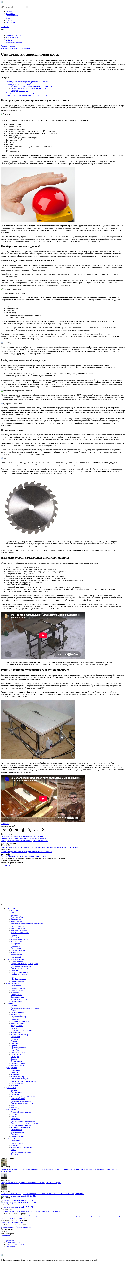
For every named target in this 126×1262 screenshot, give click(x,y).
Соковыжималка (18, 950)
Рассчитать (5, 865)
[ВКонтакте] (17, 830)
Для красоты (11, 1088)
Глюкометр (15, 1019)
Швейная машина (18, 979)
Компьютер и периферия (21, 1030)
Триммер (14, 1154)
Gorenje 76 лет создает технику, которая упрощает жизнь (24, 856)
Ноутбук (14, 1039)
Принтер (14, 1043)
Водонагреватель (18, 988)
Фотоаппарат (16, 1061)
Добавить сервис (8, 46)
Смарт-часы (16, 1054)
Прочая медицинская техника (23, 1081)
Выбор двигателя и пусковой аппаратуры (28, 88)
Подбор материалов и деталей (18, 84)
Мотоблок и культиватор (21, 1147)
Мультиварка (16, 941)
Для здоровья (11, 1068)
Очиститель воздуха (19, 1079)
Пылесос (14, 970)
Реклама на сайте (13, 1242)
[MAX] (10, 830)
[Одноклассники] (23, 830)
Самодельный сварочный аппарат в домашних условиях (24, 841)
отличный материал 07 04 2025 (14, 1222)
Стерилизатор (17, 1083)
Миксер (14, 935)
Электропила (24, 48)
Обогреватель (16, 995)
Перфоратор (16, 1119)
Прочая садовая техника (21, 1152)
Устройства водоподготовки (23, 1127)
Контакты (10, 1240)
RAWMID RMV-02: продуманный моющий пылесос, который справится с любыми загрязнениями (42, 1194)
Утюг (13, 977)
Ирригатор (15, 1072)
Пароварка (15, 946)
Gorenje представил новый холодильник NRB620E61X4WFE (26, 852)
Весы (13, 913)
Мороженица (16, 937)
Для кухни (10, 908)
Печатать (5, 824)
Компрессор (16, 1145)
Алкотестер (15, 1010)
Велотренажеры (17, 1092)
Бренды (9, 40)
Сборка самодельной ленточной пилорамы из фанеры (23, 838)
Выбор (9, 11)
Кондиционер (16, 992)
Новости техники (13, 35)
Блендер (14, 910)
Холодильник (16, 955)
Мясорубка (15, 944)
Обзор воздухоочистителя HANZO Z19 (17, 1200)
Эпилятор (15, 1108)
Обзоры (9, 33)
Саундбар (15, 1050)
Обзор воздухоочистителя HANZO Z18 (17, 1207)
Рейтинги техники (23, 1227)
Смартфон (15, 1057)
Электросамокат (17, 1065)
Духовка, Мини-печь (19, 917)
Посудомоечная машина (21, 966)
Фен (12, 1105)
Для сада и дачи (12, 1139)
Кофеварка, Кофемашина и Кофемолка (27, 924)
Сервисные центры (14, 42)
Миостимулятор (17, 1077)
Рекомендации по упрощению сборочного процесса (28, 95)
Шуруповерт (16, 1130)
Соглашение (11, 1247)
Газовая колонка (17, 990)
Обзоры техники (8, 1227)
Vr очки (14, 1006)
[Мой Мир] (36, 830)
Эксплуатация (12, 16)
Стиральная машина (19, 972)
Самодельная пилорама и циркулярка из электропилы (23, 836)
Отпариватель (17, 961)
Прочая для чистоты (19, 968)
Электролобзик (17, 1132)
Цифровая (10, 1003)
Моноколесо (16, 1032)
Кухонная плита (17, 926)
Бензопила (15, 1141)
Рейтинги (5, 27)
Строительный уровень (21, 1125)
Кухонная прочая (18, 928)
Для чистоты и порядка (15, 959)
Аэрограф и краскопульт (21, 1112)
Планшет (14, 1041)
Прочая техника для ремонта (23, 1121)
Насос (13, 1150)
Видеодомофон (17, 1012)
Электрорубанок (18, 1136)
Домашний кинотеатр (20, 1021)
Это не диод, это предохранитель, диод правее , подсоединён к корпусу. (31, 1211)
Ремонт (9, 20)
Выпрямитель (16, 1094)
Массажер (15, 1074)
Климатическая (12, 984)
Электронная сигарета (20, 1063)
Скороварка (16, 948)
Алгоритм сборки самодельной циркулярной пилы (27, 93)
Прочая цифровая (18, 1048)
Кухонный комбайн (19, 930)
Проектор (15, 1046)
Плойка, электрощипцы (21, 1101)
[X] (29, 830)
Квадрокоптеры (17, 1023)
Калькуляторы (12, 37)
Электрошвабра (17, 981)
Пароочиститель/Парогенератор (24, 964)
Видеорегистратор (18, 1017)
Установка (10, 14)
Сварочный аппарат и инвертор (24, 1123)
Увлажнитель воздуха (20, 999)
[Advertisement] (63, 884)
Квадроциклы (17, 1026)
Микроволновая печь (20, 933)
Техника (4, 48)
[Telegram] (4, 830)
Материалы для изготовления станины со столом (31, 86)
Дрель (13, 1116)
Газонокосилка (17, 1143)
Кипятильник (16, 922)
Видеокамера (16, 1015)
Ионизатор (15, 1070)
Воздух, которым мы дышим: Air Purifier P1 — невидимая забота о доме (31, 1183)
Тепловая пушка (17, 997)
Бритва (14, 1090)
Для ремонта (13, 48)
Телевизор (15, 1059)
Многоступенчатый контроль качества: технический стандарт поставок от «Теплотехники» (39, 847)
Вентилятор (16, 986)
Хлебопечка (16, 953)
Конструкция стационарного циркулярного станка (27, 82)
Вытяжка (14, 915)
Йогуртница (16, 919)
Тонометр (15, 1085)
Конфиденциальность (15, 1244)
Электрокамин (17, 1001)
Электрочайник (17, 957)
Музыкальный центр (19, 1034)
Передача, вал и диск (19, 91)
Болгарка (14, 1114)
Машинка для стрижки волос (23, 1096)
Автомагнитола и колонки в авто (25, 1008)
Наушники (15, 1037)
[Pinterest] (42, 830)
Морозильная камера (19, 939)
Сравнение (10, 22)
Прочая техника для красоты (23, 1103)
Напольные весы (18, 1099)
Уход (8, 18)
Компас (14, 1028)
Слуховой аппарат (18, 1052)
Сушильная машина (19, 975)
